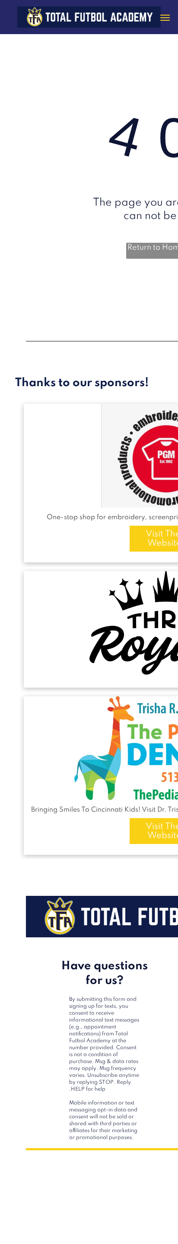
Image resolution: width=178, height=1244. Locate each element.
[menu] (165, 17)
